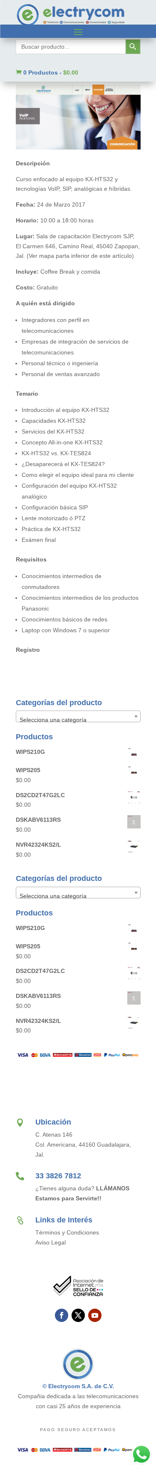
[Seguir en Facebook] (61, 1315)
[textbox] (78, 719)
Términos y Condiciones (67, 1232)
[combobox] (78, 716)
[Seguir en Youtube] (95, 1315)
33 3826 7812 (58, 1176)
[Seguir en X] (78, 1315)
